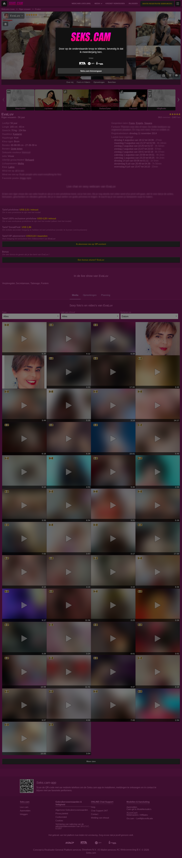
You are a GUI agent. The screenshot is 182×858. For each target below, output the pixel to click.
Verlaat (91, 58)
